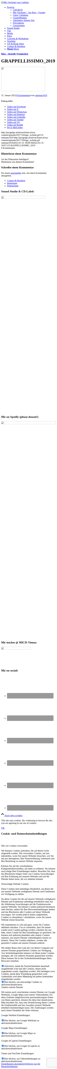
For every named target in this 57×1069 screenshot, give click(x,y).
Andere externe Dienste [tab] (12, 987)
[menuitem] (31, 16)
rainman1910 (41, 95)
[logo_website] (15, 2)
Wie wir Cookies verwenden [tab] (14, 846)
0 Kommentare (23, 95)
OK (3, 828)
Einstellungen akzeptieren (13, 1064)
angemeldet (16, 173)
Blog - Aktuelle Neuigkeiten (14, 54)
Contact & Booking (16, 180)
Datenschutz (12, 186)
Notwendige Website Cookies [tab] (15, 884)
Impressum (12, 183)
